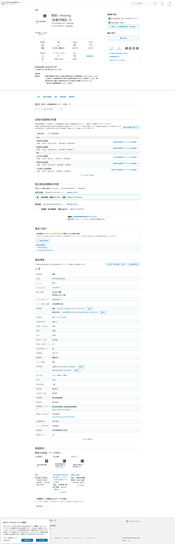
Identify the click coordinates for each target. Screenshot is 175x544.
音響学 (54, 367)
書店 (55, 97)
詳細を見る (90, 56)
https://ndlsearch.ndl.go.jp (61, 409)
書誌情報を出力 (115, 56)
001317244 (80, 308)
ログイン (169, 5)
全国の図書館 (47, 97)
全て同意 (41, 540)
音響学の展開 (75, 475)
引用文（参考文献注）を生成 (119, 53)
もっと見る (62, 492)
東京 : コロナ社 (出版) (59, 317)
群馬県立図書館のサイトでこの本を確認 (124, 163)
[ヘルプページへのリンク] (44, 34)
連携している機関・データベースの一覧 (97, 124)
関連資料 (72, 97)
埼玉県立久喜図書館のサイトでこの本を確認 (123, 170)
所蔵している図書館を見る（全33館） (123, 26)
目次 (38, 97)
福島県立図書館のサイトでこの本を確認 (124, 148)
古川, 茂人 (60, 308)
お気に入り (112, 49)
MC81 (54, 380)
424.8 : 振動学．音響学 (59, 375)
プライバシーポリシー (78, 538)
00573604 (67, 370)
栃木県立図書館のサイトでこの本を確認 (124, 157)
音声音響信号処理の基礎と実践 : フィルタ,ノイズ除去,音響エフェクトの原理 (60, 478)
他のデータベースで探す (118, 60)
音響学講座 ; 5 (56, 299)
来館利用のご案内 (72, 192)
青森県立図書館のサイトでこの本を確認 (124, 142)
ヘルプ (162, 5)
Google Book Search (45, 250)
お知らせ (67, 538)
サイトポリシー (91, 538)
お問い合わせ (58, 538)
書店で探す (123, 38)
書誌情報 (63, 97)
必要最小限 (27, 540)
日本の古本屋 (42, 247)
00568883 (71, 367)
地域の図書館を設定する (130, 127)
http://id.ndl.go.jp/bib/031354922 (63, 417)
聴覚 (59, 69)
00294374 (93, 312)
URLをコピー (119, 49)
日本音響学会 (66, 312)
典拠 (89, 309)
